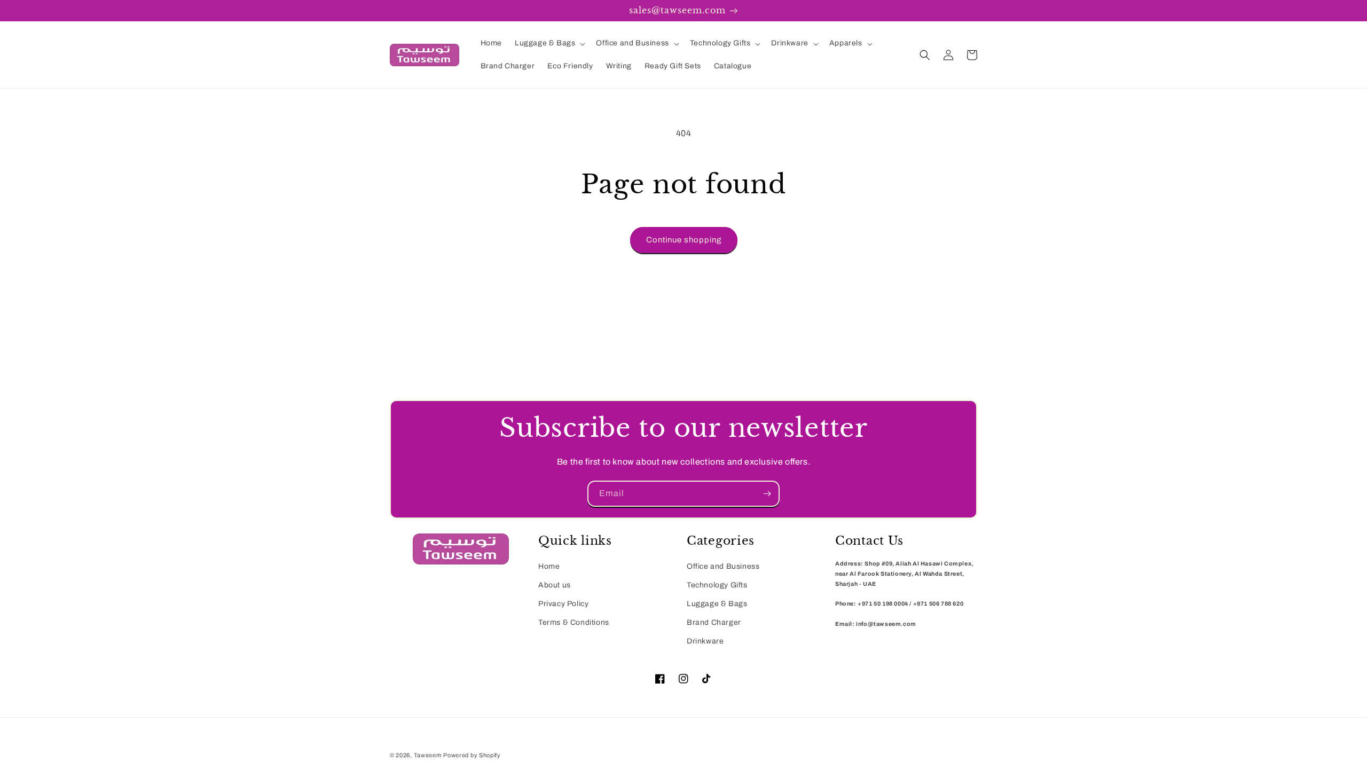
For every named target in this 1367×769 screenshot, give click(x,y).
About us (554, 585)
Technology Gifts (717, 585)
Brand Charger (714, 622)
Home (549, 566)
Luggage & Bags (717, 604)
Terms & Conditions (573, 622)
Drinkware (705, 641)
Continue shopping (683, 240)
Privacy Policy (563, 604)
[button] (549, 43)
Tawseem (428, 755)
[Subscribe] (767, 494)
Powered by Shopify (472, 755)
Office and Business (723, 566)
